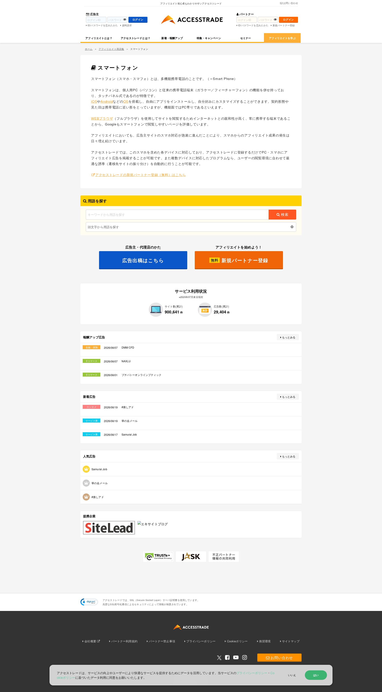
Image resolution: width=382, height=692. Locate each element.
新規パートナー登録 (284, 25)
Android (107, 101)
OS (126, 101)
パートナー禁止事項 (162, 641)
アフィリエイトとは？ (98, 38)
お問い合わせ (290, 3)
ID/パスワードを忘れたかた (103, 25)
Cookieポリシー (237, 641)
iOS (94, 101)
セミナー (245, 38)
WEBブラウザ (102, 118)
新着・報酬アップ (172, 38)
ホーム (89, 49)
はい (316, 675)
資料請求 (127, 25)
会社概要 (90, 641)
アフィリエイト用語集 (111, 49)
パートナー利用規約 (124, 641)
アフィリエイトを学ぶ (282, 38)
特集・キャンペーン (209, 38)
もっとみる (289, 337)
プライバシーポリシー (201, 641)
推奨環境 (265, 641)
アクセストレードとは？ (135, 38)
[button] (89, 602)
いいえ (292, 675)
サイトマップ (291, 641)
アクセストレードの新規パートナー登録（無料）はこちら (140, 174)
